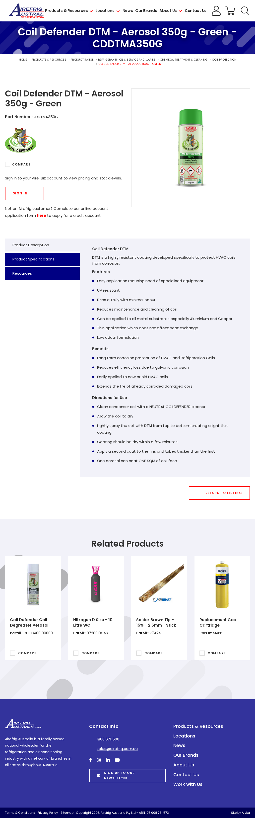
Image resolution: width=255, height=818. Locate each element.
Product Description (30, 244)
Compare (21, 164)
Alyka (246, 813)
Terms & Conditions (20, 813)
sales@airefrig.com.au (117, 748)
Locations (105, 10)
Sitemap (67, 813)
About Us (168, 10)
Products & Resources (66, 10)
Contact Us (195, 10)
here (41, 215)
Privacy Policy (48, 813)
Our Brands (146, 10)
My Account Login (216, 11)
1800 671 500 (108, 739)
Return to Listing (223, 493)
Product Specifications (33, 259)
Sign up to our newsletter (119, 775)
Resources (22, 273)
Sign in (20, 193)
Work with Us (187, 784)
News (128, 10)
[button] (245, 11)
